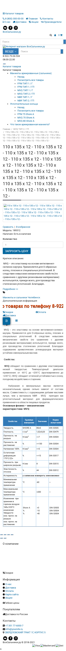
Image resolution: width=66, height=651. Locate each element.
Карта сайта (12, 594)
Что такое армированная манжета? (30, 124)
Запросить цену (16, 251)
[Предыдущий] (1, 538)
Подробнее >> (10, 289)
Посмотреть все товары (30, 80)
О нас (8, 584)
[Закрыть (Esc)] (1, 534)
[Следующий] (4, 538)
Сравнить (8, 226)
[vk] (5, 27)
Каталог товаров (12, 66)
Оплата (42, 312)
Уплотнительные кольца (24, 103)
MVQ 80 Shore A (25, 121)
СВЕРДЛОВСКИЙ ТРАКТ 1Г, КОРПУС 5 (25, 632)
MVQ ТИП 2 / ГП (26, 93)
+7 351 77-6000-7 (14, 625)
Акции (8, 597)
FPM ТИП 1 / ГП (25, 86)
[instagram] (15, 27)
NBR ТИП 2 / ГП (25, 100)
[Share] (4, 534)
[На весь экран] (8, 534)
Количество (10, 239)
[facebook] (10, 27)
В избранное (23, 226)
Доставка (10, 587)
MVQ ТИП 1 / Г (25, 90)
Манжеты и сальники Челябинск (21, 297)
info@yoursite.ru (14, 629)
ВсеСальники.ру (12, 31)
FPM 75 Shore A (25, 114)
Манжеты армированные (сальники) (31, 73)
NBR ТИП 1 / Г (24, 97)
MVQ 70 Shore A (25, 117)
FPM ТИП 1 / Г (25, 83)
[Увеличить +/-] (11, 534)
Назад (20, 76)
